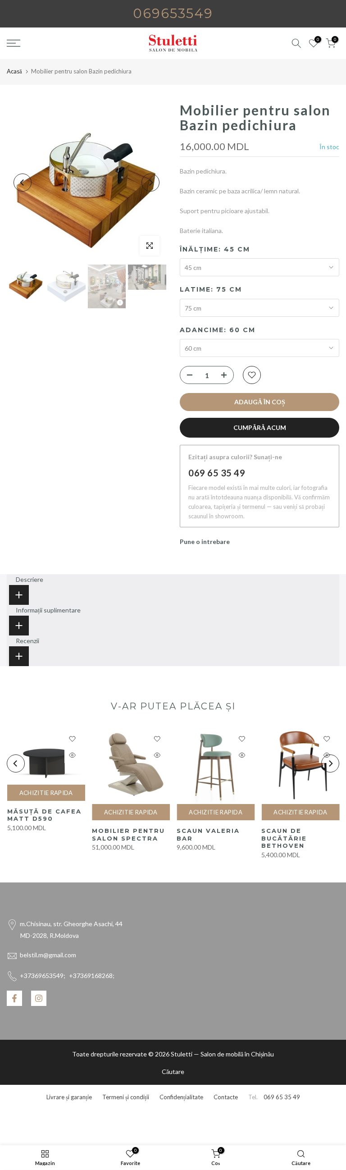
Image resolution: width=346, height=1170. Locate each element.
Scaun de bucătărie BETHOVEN (284, 838)
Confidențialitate (181, 1097)
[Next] (150, 183)
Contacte (226, 1097)
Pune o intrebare (205, 541)
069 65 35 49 (216, 472)
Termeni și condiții (125, 1097)
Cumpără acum (259, 427)
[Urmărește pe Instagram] (38, 998)
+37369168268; (67, 975)
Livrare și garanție (69, 1097)
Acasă (14, 71)
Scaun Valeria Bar (208, 834)
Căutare (173, 1071)
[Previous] (23, 183)
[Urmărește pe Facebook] (14, 998)
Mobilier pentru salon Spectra (127, 834)
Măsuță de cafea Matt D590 (44, 815)
